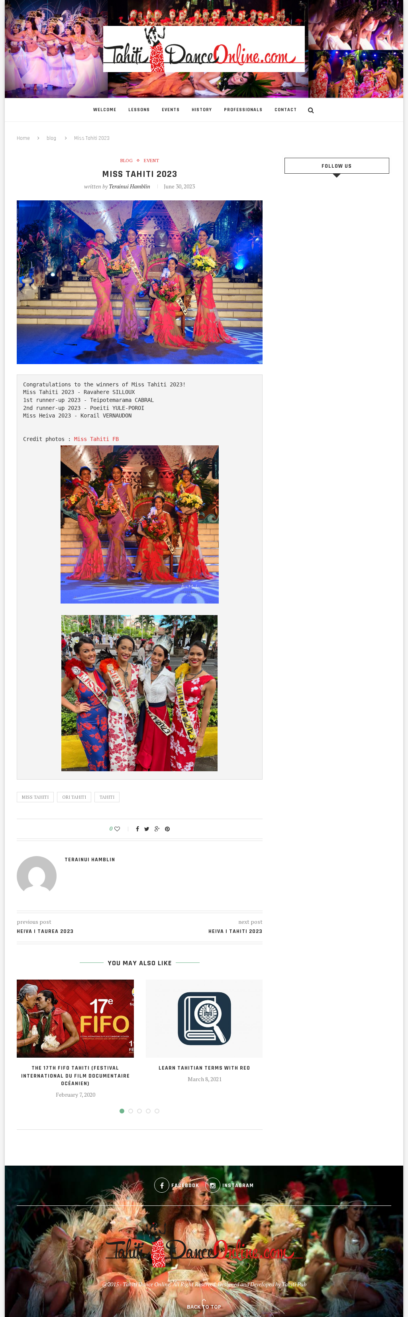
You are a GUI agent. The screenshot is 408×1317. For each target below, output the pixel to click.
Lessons (139, 110)
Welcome (104, 110)
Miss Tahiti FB (96, 439)
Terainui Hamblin (129, 186)
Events (171, 110)
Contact (286, 110)
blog (51, 138)
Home (23, 138)
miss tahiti (35, 797)
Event (151, 160)
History (202, 110)
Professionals (243, 110)
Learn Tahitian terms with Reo (204, 1068)
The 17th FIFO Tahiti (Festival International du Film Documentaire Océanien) (75, 1075)
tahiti (107, 797)
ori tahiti (74, 797)
